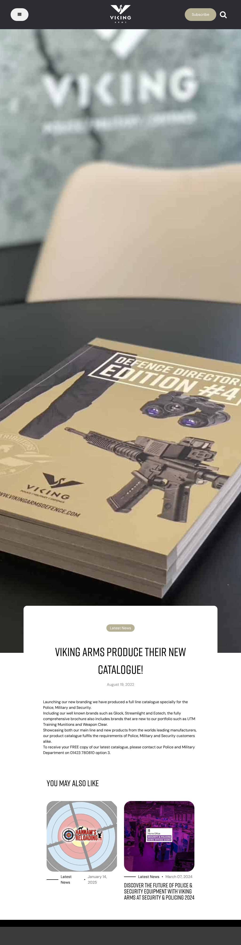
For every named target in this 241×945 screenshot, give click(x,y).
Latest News (120, 628)
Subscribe (200, 14)
